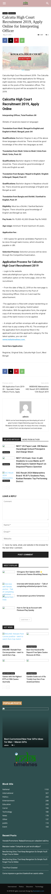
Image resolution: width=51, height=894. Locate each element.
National (5, 646)
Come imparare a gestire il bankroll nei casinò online (22, 873)
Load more (24, 619)
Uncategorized (31, 646)
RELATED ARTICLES (11, 440)
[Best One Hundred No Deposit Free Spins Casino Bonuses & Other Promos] (37, 640)
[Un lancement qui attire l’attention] (8, 599)
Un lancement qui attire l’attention (31, 596)
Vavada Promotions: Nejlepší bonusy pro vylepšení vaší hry (25, 841)
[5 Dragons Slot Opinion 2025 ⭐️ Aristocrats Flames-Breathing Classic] (8, 575)
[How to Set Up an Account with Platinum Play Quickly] (8, 611)
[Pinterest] (16, 40)
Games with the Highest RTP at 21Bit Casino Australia (12, 679)
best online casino (8, 673)
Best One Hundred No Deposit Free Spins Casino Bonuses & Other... (37, 652)
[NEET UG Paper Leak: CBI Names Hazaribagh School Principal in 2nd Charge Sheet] (8, 449)
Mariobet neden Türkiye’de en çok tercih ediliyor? (21, 846)
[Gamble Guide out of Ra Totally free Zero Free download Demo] (37, 666)
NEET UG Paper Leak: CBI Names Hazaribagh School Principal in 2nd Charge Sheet (32, 449)
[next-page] (8, 487)
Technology (39, 887)
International (12, 887)
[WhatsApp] (22, 40)
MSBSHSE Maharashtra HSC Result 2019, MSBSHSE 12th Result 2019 (37, 389)
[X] (10, 40)
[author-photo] (25, 413)
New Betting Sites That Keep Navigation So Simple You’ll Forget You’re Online (24, 853)
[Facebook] (4, 40)
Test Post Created (9, 868)
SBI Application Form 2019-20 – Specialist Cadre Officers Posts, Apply (13, 389)
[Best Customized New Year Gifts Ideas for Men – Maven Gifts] (25, 727)
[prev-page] (4, 487)
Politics (21, 887)
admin (26, 416)
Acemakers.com (38, 891)
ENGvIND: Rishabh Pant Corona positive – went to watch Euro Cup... (12, 652)
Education (12, 13)
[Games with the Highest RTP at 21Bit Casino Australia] (13, 666)
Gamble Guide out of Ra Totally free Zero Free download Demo (36, 679)
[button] (4, 3)
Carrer (5, 13)
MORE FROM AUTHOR (31, 440)
